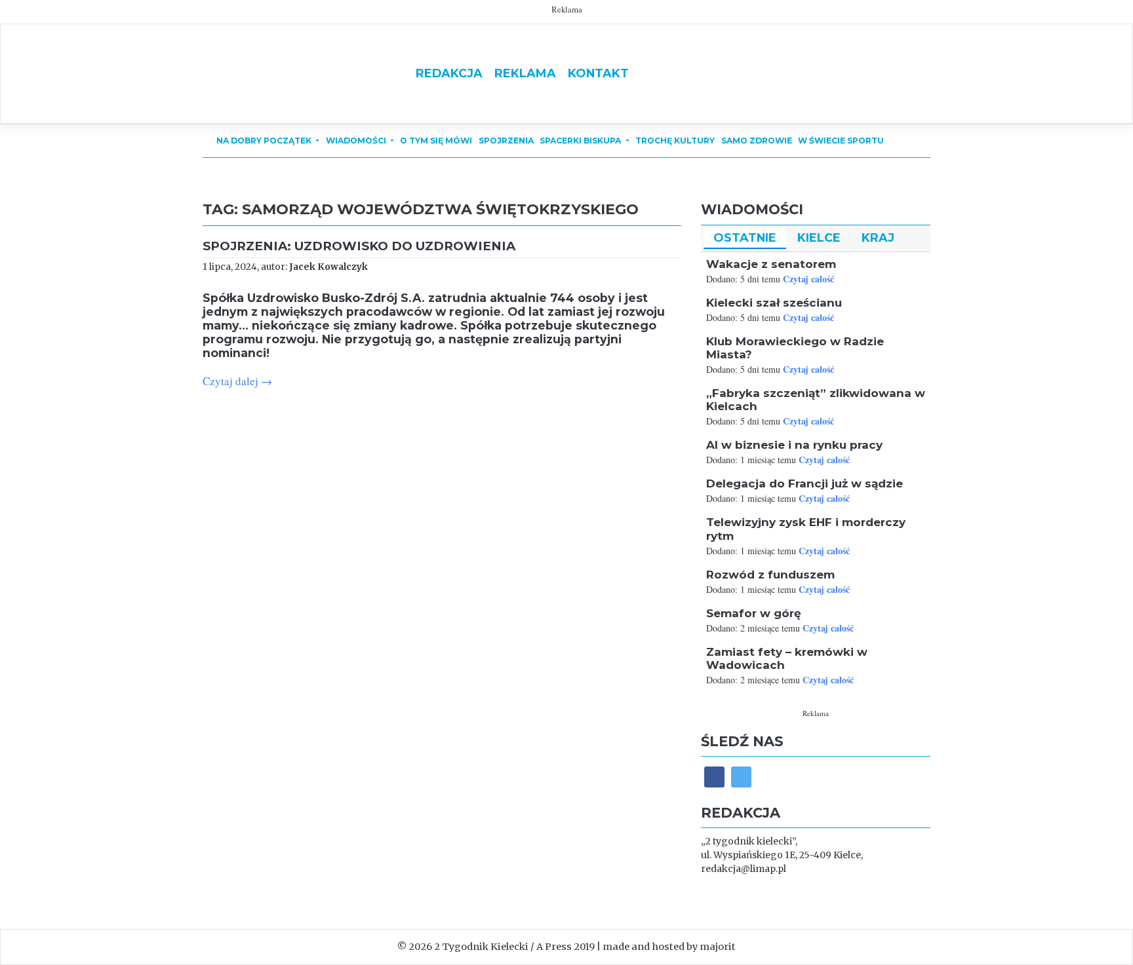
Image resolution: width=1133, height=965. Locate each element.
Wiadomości (357, 140)
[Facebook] (714, 776)
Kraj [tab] (878, 237)
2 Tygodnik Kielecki (481, 947)
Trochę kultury (675, 140)
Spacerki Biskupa (581, 140)
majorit (718, 947)
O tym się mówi (436, 140)
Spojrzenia (506, 140)
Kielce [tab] (819, 237)
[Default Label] (741, 776)
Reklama (525, 73)
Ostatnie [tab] (744, 237)
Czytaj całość (808, 279)
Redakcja (449, 73)
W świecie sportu (841, 140)
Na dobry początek (264, 140)
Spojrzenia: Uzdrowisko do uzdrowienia (359, 246)
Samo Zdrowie (756, 140)
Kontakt (598, 73)
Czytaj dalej (237, 380)
